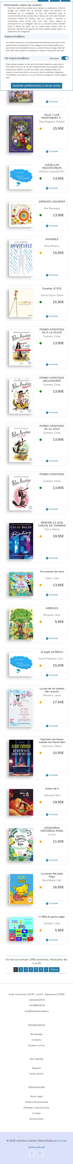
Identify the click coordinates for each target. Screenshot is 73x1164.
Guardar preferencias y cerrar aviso (36, 85)
